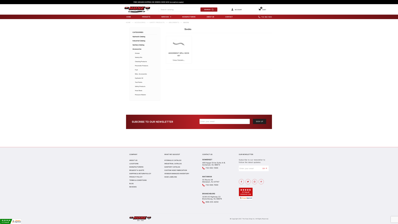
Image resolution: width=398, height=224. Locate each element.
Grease (137, 53)
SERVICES (165, 17)
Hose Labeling (170, 177)
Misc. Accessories (141, 74)
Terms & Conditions (138, 180)
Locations (133, 163)
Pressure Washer (140, 95)
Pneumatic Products (141, 65)
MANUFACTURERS (188, 17)
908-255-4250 (212, 202)
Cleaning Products (141, 61)
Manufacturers (136, 167)
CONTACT (229, 17)
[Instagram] (254, 181)
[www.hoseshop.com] (137, 7)
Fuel (136, 70)
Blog (131, 183)
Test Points (138, 82)
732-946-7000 (212, 185)
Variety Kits (138, 57)
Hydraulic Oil (139, 78)
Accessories (137, 49)
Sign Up (259, 121)
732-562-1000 (266, 17)
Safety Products (140, 86)
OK (263, 168)
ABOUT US (210, 17)
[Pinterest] (261, 181)
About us (133, 160)
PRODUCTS (146, 17)
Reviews (133, 187)
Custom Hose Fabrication (175, 170)
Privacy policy (136, 177)
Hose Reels (138, 90)
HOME (128, 17)
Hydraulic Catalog (139, 36)
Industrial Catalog (139, 41)
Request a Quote (136, 170)
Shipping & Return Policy (140, 173)
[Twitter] (248, 181)
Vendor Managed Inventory (176, 173)
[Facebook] (241, 181)
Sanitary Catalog (138, 45)
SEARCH (207, 9)
